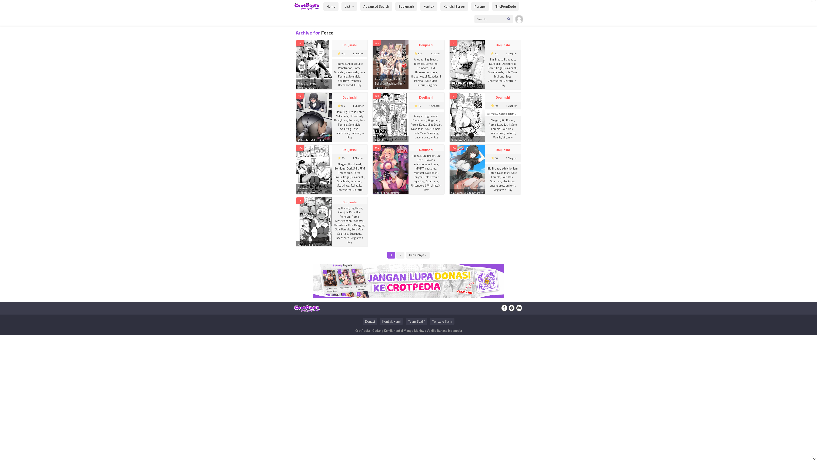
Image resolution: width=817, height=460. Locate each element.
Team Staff (416, 321)
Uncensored (345, 85)
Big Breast (431, 59)
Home (331, 6)
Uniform (421, 85)
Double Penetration (350, 66)
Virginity (432, 85)
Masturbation (343, 221)
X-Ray (357, 85)
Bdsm (338, 112)
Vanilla (497, 137)
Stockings (343, 185)
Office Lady (356, 116)
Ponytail (419, 81)
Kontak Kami (391, 321)
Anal (350, 64)
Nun (350, 225)
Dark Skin (495, 64)
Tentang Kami (442, 321)
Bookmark (406, 6)
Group (414, 76)
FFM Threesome (425, 70)
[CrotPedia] (307, 8)
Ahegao (341, 64)
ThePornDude (505, 6)
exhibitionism (422, 164)
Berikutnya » (417, 255)
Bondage (509, 59)
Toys (508, 76)
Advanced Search (376, 6)
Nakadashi (352, 72)
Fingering (433, 120)
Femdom (422, 68)
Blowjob (419, 64)
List (347, 6)
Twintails (355, 81)
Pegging (359, 225)
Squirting (343, 81)
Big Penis (356, 208)
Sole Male (354, 76)
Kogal (423, 76)
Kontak (428, 6)
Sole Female (495, 72)
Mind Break (434, 124)
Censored (431, 64)
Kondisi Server (454, 6)
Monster (339, 72)
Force (357, 68)
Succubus (355, 233)
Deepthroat (509, 64)
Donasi (370, 321)
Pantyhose (340, 120)
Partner (480, 6)
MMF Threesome (426, 168)
